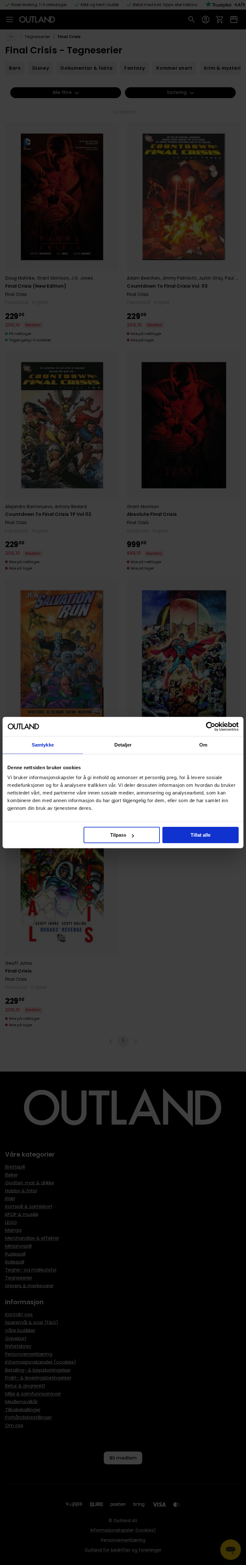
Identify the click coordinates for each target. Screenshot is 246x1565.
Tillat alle (200, 835)
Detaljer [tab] (123, 745)
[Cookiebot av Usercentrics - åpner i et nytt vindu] (211, 726)
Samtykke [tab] (43, 745)
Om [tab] (203, 745)
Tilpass (118, 835)
